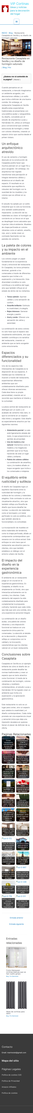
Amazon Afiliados (9, 1087)
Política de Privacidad (11, 1081)
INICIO (4, 33)
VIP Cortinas (19, 4)
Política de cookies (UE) (12, 1075)
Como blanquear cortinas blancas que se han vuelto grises (16, 972)
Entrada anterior (16, 918)
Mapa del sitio (10, 1060)
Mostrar (16, 79)
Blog (11, 33)
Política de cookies (9, 1093)
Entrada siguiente (16, 924)
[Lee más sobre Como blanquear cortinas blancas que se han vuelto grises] (16, 957)
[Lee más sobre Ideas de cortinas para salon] (16, 995)
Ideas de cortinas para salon (15, 1013)
